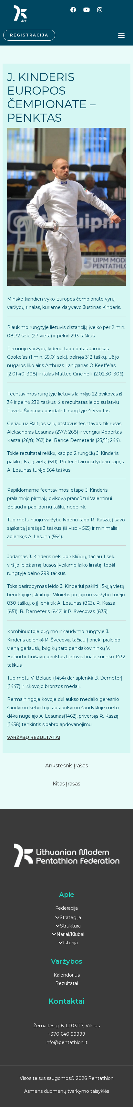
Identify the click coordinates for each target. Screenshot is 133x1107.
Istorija (70, 943)
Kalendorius (67, 975)
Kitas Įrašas (66, 784)
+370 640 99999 (66, 1034)
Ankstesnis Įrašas (66, 766)
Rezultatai (66, 983)
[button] (121, 35)
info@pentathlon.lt (66, 1042)
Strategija (70, 917)
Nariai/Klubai (70, 934)
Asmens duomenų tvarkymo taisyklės (66, 1091)
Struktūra (70, 926)
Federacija (66, 908)
